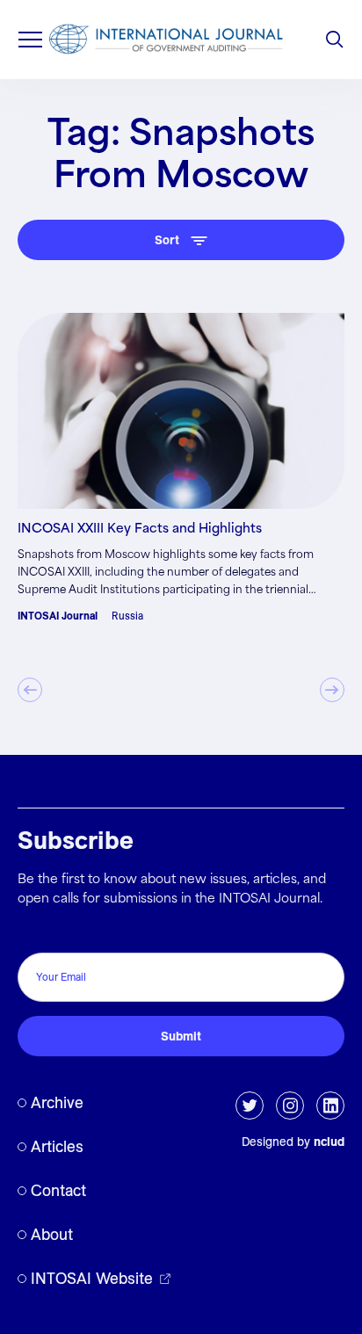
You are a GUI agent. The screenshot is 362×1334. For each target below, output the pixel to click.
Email (38, 934)
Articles (57, 1146)
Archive (57, 1102)
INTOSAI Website (92, 1278)
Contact (58, 1190)
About (52, 1234)
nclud (329, 1141)
